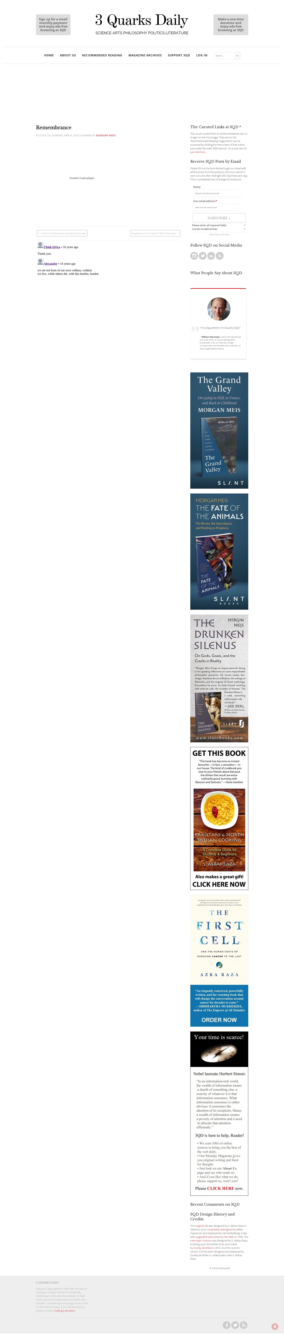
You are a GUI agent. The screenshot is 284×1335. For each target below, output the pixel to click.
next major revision (201, 1240)
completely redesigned (220, 1229)
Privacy (226, 234)
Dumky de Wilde (203, 1248)
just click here (197, 152)
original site (201, 1226)
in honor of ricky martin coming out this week (63, 233)
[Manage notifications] (275, 1326)
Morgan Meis (106, 135)
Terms (217, 234)
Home (49, 55)
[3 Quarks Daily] (142, 35)
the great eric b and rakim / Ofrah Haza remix (153, 233)
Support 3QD (179, 55)
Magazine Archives (145, 55)
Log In (201, 55)
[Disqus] (108, 288)
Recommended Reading (102, 55)
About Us (68, 55)
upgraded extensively (208, 1237)
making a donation (64, 1310)
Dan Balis (229, 1237)
